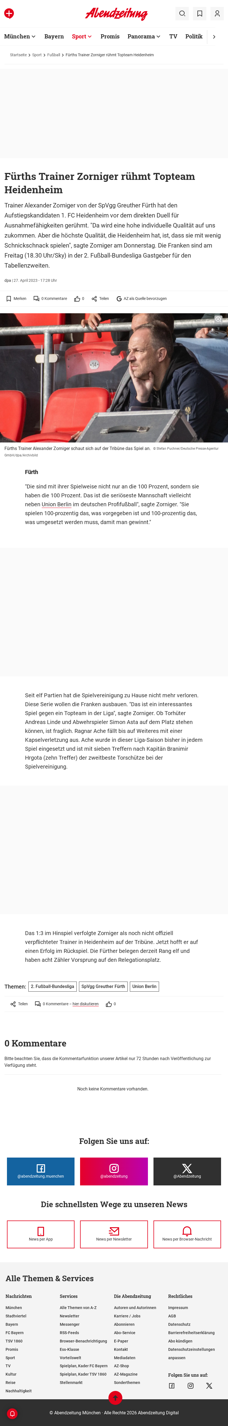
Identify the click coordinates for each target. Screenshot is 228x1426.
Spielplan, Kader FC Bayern (84, 1366)
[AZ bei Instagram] (190, 1385)
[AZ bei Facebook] (171, 1385)
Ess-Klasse (69, 1349)
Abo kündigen (180, 1341)
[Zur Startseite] (116, 20)
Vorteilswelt (70, 1358)
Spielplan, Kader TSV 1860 (83, 1374)
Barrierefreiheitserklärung (191, 1332)
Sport (79, 36)
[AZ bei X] (209, 1385)
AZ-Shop (121, 1366)
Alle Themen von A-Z (78, 1307)
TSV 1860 (14, 1341)
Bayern (54, 36)
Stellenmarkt (71, 1382)
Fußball (53, 55)
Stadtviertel (16, 1316)
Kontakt (121, 1349)
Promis (110, 36)
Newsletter (69, 1316)
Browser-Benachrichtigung (83, 1341)
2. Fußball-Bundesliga (52, 986)
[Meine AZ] (217, 13)
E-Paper (121, 1341)
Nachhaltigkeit (19, 1391)
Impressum (178, 1307)
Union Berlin (56, 504)
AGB (172, 1316)
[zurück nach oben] (115, 1400)
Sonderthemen (127, 1382)
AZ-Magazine (126, 1374)
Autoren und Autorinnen (135, 1307)
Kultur (11, 1374)
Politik (194, 36)
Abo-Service (124, 1332)
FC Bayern (15, 1332)
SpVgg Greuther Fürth (103, 986)
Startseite (18, 55)
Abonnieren (124, 1324)
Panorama (141, 36)
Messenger (70, 1324)
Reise (11, 1382)
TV (173, 36)
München (17, 36)
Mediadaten (124, 1358)
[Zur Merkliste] (199, 13)
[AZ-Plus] (9, 13)
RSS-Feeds (69, 1332)
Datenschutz (179, 1324)
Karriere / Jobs (127, 1316)
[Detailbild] (218, 320)
